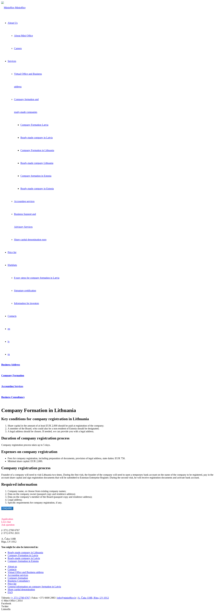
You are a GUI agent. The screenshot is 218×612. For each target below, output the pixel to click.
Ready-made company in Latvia (24, 558)
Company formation (18, 578)
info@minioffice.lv (10, 536)
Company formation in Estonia (23, 561)
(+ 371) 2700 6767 (20, 597)
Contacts (12, 569)
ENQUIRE (7, 508)
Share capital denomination (21, 589)
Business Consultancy (19, 580)
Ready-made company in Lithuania (25, 552)
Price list (12, 583)
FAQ (10, 592)
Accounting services (18, 575)
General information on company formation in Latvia (34, 586)
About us (12, 566)
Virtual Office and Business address (26, 572)
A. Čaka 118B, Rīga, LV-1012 (93, 597)
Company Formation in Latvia (23, 555)
